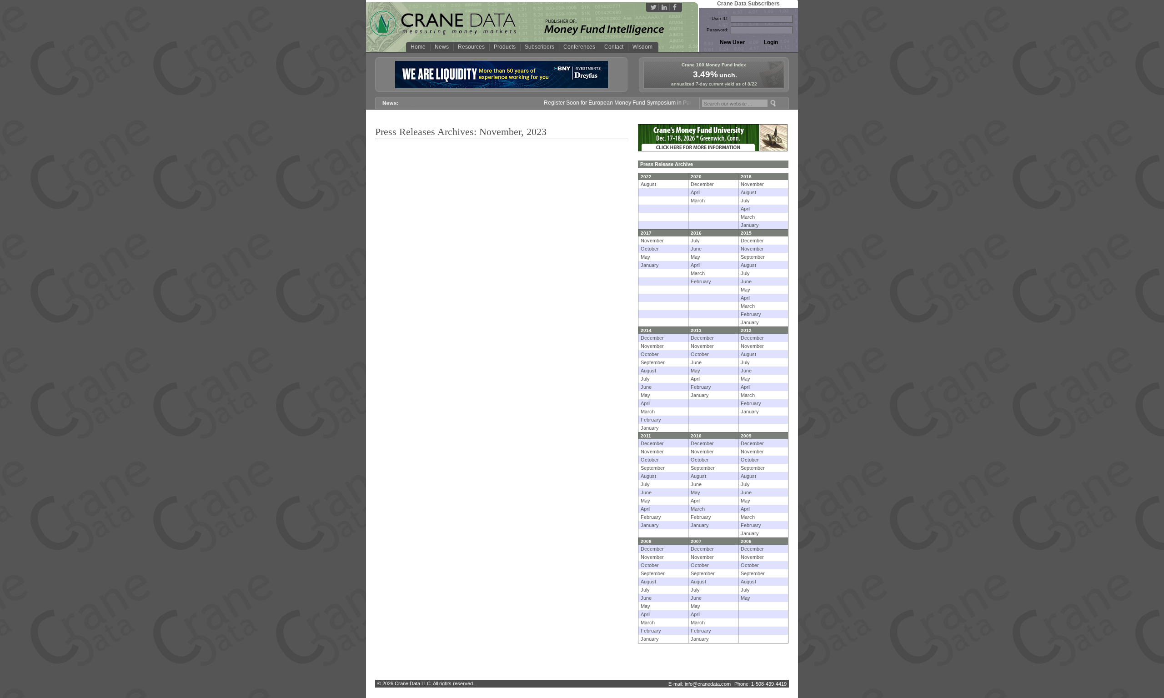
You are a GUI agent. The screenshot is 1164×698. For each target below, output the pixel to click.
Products (505, 47)
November (752, 184)
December (702, 184)
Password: (717, 29)
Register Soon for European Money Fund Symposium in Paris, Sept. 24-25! (623, 103)
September (753, 257)
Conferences (579, 47)
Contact (613, 47)
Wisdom (642, 47)
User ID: (720, 18)
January (750, 225)
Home (418, 47)
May (645, 257)
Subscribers (539, 47)
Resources (471, 47)
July (745, 200)
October (650, 248)
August (648, 184)
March (698, 200)
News (442, 47)
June (696, 248)
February (701, 281)
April (695, 192)
